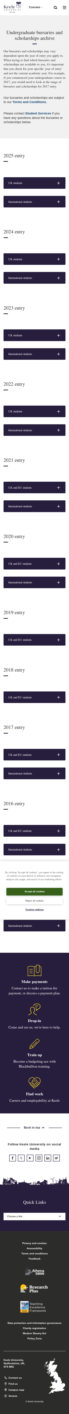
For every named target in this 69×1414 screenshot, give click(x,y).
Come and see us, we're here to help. (34, 1027)
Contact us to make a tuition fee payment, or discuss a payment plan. (35, 990)
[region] (34, 890)
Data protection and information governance (34, 1323)
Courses (34, 7)
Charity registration (34, 1328)
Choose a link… (16, 1216)
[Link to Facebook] (12, 1158)
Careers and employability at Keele (34, 1100)
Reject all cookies (34, 900)
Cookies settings (34, 909)
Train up (34, 1055)
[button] (55, 7)
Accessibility (34, 1248)
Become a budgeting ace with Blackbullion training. (34, 1064)
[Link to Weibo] (56, 1158)
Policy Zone (34, 1338)
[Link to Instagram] (39, 1158)
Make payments (34, 981)
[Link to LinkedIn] (47, 1158)
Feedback (35, 1258)
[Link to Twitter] (21, 1158)
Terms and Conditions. (30, 102)
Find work (34, 1094)
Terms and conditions (34, 1253)
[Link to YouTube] (30, 1158)
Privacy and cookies (34, 1243)
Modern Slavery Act (34, 1333)
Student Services (38, 113)
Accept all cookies (35, 891)
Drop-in (34, 1020)
